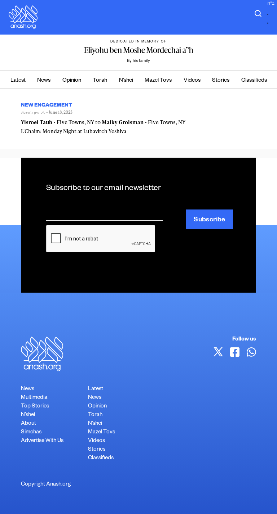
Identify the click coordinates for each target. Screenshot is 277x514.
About (28, 424)
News (43, 81)
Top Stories (35, 406)
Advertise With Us (42, 441)
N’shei (126, 81)
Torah (100, 81)
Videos (192, 81)
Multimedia (34, 398)
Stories (220, 81)
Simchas (31, 432)
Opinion (71, 81)
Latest (18, 81)
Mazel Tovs (158, 81)
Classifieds (254, 81)
